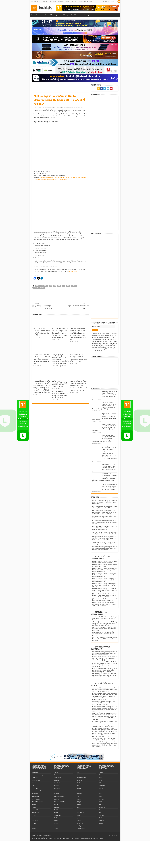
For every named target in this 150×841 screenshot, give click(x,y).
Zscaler (56, 828)
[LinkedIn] (107, 2)
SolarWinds (35, 820)
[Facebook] (103, 2)
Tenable (56, 823)
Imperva (56, 799)
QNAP (78, 815)
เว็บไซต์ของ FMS (73, 271)
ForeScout (57, 788)
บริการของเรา (45, 1)
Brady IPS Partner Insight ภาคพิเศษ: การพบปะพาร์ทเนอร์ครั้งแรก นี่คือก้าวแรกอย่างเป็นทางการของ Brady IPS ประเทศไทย (104, 670)
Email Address (96, 326)
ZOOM (101, 826)
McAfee (56, 804)
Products (78, 107)
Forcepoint (57, 785)
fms (55, 285)
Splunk (56, 820)
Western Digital (81, 828)
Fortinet (34, 828)
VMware (101, 823)
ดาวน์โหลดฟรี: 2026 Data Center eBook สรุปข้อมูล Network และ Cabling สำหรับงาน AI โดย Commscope (104, 618)
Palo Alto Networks (59, 801)
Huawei (34, 804)
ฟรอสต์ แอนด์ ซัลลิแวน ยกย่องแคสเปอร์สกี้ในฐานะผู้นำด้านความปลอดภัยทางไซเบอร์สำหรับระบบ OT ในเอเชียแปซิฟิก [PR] (104, 538)
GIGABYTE (80, 780)
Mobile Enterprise (86, 15)
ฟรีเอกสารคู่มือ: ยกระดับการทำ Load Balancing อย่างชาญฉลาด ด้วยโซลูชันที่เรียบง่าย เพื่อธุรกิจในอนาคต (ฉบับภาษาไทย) (104, 623)
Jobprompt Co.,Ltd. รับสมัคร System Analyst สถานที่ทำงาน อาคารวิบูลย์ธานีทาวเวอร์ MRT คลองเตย (104, 585)
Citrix (100, 783)
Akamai (56, 772)
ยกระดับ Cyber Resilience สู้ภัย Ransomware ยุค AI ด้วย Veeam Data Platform (109, 447)
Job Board (74, 1)
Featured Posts (35, 15)
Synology (79, 826)
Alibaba (101, 777)
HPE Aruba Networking (38, 801)
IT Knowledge (59, 107)
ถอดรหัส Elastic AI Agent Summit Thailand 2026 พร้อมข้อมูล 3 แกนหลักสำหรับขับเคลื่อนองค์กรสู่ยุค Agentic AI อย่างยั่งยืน (104, 427)
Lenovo (79, 799)
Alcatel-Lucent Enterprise (38, 775)
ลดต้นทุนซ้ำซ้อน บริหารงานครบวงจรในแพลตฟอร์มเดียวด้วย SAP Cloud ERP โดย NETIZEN (103, 634)
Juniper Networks (36, 810)
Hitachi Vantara (81, 783)
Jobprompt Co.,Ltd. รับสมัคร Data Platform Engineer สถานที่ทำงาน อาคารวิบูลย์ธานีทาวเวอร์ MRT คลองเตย (104, 580)
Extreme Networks (36, 791)
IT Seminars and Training (69, 107)
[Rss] (102, 2)
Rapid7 (56, 810)
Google (101, 788)
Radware (56, 807)
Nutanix (79, 804)
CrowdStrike (57, 783)
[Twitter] (105, 2)
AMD (78, 772)
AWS (100, 780)
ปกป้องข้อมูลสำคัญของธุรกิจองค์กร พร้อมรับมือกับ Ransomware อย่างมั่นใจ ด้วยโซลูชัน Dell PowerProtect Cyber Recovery (104, 395)
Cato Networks (36, 783)
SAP (100, 810)
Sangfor (56, 812)
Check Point (57, 777)
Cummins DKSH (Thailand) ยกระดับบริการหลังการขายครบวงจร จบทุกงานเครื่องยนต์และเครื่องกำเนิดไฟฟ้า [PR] (104, 658)
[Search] (119, 1)
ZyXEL (33, 826)
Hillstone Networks (59, 796)
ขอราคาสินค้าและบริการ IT (64, 1)
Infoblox (34, 807)
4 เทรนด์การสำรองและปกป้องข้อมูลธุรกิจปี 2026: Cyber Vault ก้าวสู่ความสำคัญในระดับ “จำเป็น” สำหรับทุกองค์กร (104, 457)
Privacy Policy (111, 349)
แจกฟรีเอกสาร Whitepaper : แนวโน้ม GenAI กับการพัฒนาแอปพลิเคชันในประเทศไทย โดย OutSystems (104, 628)
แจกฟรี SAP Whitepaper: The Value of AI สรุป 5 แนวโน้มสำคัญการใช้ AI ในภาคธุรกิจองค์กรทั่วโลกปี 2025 (104, 639)
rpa (64, 285)
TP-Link (34, 823)
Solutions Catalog (98, 15)
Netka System (35, 812)
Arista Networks (36, 780)
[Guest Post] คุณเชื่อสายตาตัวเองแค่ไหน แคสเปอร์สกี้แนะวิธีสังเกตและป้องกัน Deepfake (77, 306)
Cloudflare (57, 780)
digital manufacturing (41, 285)
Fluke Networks (36, 796)
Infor (100, 796)
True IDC (101, 820)
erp (51, 285)
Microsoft (101, 799)
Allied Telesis (35, 777)
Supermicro (80, 823)
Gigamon (56, 793)
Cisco (33, 785)
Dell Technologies (81, 777)
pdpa (59, 285)
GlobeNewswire (82, 1)
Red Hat (101, 804)
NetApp (79, 801)
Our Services (53, 1)
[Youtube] (108, 2)
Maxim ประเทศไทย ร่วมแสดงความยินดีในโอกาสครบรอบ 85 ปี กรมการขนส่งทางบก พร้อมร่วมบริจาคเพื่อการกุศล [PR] (103, 735)
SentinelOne (57, 815)
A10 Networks (35, 772)
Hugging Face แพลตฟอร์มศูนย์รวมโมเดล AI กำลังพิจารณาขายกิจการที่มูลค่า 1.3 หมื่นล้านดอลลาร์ (104, 522)
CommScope (35, 788)
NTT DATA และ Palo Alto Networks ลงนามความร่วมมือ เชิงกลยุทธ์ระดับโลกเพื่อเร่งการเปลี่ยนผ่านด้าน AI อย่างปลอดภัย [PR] (104, 512)
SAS (100, 812)
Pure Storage (80, 812)
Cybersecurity (53, 15)
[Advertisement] (105, 306)
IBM (78, 791)
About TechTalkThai (35, 1)
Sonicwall (101, 818)
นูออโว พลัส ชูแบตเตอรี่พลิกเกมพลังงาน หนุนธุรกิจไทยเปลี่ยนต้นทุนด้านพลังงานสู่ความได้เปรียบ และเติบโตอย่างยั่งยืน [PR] (104, 675)
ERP (55, 107)
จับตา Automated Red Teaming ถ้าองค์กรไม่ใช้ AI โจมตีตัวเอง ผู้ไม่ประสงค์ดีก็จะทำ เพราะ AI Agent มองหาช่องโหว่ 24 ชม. (104, 528)
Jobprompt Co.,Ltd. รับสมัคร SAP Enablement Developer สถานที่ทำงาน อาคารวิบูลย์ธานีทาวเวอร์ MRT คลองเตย (104, 570)
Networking (44, 15)
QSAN (78, 818)
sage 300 (74, 285)
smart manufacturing (38, 287)
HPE (78, 785)
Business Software (49, 107)
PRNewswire (90, 1)
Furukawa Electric (36, 799)
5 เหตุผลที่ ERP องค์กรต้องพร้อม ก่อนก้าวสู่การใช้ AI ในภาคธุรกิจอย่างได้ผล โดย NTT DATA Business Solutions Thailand (60, 333)
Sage (82, 107)
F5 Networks (35, 793)
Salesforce (102, 807)
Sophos (56, 818)
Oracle (78, 810)
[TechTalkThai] (43, 7)
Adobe (101, 772)
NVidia (78, 807)
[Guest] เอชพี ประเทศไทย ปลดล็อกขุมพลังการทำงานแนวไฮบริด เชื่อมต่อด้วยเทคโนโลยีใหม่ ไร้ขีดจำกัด (44, 307)
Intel (78, 796)
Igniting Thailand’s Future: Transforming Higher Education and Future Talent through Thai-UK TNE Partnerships (104, 604)
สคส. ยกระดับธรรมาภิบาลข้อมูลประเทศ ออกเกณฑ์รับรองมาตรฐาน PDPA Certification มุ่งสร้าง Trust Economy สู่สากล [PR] (78, 385)
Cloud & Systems (75, 15)
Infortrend (79, 793)
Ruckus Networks (36, 818)
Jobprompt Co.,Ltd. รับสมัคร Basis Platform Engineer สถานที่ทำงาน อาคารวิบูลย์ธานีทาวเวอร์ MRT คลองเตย (104, 575)
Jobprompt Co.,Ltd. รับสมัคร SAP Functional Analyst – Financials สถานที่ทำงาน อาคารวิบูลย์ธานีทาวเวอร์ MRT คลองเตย (104, 590)
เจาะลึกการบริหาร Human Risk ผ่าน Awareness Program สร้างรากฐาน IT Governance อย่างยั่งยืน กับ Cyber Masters (104, 416)
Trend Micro (57, 826)
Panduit (34, 815)
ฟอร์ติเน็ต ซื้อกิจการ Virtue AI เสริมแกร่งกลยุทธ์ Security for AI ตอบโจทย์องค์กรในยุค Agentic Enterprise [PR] (104, 502)
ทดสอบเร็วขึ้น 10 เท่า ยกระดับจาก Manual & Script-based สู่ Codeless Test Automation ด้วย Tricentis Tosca (42, 359)
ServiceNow (102, 815)
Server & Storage (64, 15)
